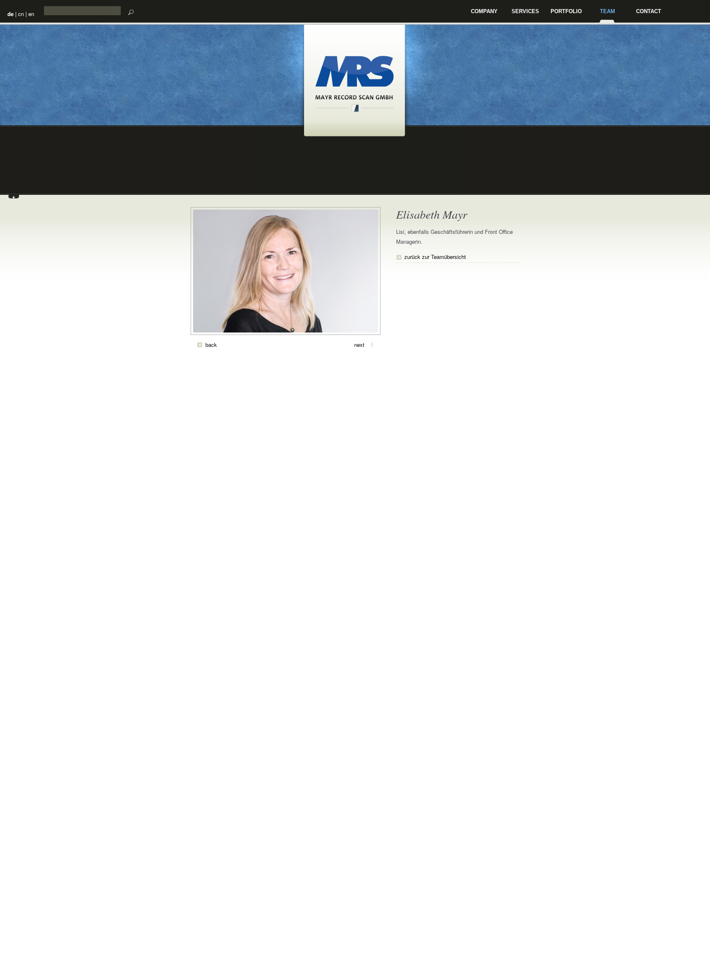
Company (484, 11)
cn (21, 14)
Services (525, 11)
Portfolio (566, 11)
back (211, 345)
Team (607, 11)
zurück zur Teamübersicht (435, 257)
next (359, 345)
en (31, 14)
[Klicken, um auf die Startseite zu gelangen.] (355, 110)
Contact (648, 11)
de (10, 14)
